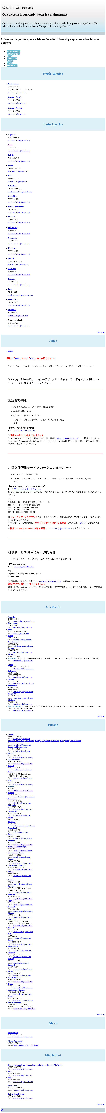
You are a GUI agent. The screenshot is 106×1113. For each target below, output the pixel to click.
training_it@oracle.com (22, 938)
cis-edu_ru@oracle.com (22, 803)
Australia (11, 617)
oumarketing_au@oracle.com (24, 621)
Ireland (11, 793)
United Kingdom (14, 1002)
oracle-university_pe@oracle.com (20, 295)
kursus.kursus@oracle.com (23, 791)
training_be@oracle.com (22, 892)
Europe (10, 61)
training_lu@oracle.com (22, 950)
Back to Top (101, 332)
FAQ (32, 358)
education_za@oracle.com (23, 1037)
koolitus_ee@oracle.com (22, 770)
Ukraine (11, 872)
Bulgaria (11, 894)
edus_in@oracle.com (21, 634)
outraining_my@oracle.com (23, 683)
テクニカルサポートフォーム (27, 489)
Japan (9, 56)
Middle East (12, 65)
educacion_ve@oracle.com (18, 316)
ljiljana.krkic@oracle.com (22, 899)
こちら (82, 523)
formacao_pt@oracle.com (22, 969)
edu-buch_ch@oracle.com (22, 869)
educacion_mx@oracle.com (18, 264)
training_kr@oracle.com (22, 640)
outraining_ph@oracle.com (23, 692)
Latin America (13, 54)
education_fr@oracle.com (22, 778)
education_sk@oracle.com (23, 982)
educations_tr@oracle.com (23, 1000)
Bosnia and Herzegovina (17, 747)
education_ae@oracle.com (23, 1069)
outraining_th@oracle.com (23, 704)
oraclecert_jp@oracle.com (24, 430)
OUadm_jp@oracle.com (24, 566)
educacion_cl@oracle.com (17, 182)
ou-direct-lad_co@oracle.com (19, 141)
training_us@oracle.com (17, 93)
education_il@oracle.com (22, 1075)
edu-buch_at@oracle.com (22, 884)
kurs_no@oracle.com (21, 963)
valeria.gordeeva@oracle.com (24, 826)
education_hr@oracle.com (23, 757)
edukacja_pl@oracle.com (22, 838)
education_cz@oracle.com (23, 764)
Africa (9, 63)
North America (13, 51)
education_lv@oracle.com (22, 944)
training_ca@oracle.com (17, 103)
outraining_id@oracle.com (23, 677)
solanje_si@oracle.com (21, 751)
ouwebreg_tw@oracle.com (23, 652)
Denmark (11, 907)
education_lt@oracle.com (22, 809)
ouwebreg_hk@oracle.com (23, 627)
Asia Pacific (12, 58)
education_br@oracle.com (17, 171)
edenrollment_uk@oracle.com (24, 1009)
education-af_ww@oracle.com (26, 1045)
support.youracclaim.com (67, 438)
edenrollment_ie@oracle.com (24, 797)
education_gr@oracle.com (23, 784)
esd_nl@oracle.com (20, 832)
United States (13, 84)
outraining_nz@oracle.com (23, 646)
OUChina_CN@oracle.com (23, 669)
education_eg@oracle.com (23, 1082)
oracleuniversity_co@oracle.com (20, 192)
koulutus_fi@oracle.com (22, 917)
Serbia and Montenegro (17, 847)
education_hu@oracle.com (23, 932)
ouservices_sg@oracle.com (23, 661)
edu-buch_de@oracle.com (22, 926)
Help (17, 358)
